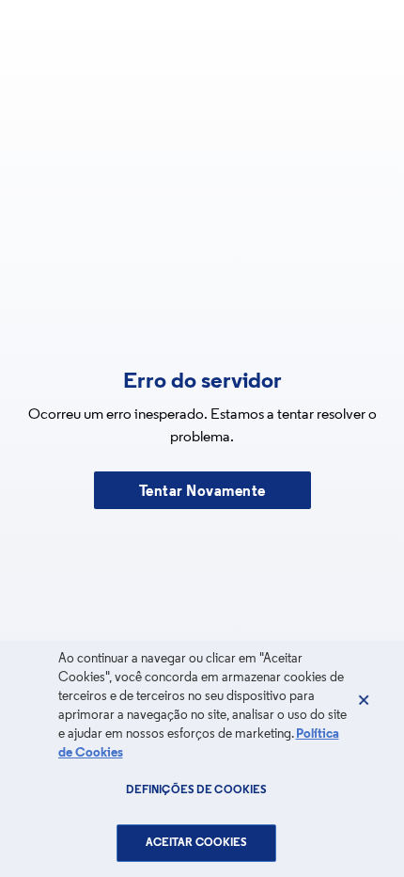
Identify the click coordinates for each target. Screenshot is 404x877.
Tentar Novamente (202, 492)
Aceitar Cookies (197, 843)
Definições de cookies (197, 790)
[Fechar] (363, 700)
